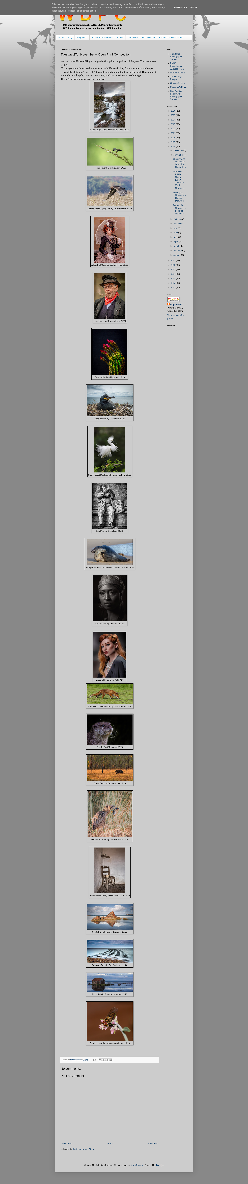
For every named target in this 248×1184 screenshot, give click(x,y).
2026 (173, 111)
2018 (173, 146)
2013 (173, 278)
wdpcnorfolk (176, 304)
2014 (173, 274)
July (176, 228)
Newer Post (66, 1143)
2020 (173, 137)
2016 (173, 265)
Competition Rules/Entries (171, 37)
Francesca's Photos (178, 87)
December (178, 150)
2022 (173, 128)
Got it (193, 7)
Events (120, 37)
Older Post (153, 1143)
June (176, 232)
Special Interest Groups (102, 37)
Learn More (180, 7)
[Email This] (100, 1060)
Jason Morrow (137, 1165)
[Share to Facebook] (108, 1060)
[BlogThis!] (102, 1060)
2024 (173, 119)
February (178, 250)
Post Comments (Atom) (83, 1149)
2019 (173, 142)
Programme (81, 37)
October (177, 219)
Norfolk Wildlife (177, 72)
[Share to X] (105, 1060)
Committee (133, 37)
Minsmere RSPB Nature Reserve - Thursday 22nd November (179, 179)
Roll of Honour (148, 37)
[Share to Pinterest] (111, 1060)
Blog (70, 37)
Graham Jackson (177, 83)
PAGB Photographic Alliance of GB (177, 66)
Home (61, 37)
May (176, 237)
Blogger (159, 1165)
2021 (173, 133)
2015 (173, 269)
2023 (173, 124)
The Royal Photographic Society (176, 57)
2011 (173, 287)
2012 (173, 283)
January (177, 255)
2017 (173, 260)
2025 (173, 115)
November (179, 155)
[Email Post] (94, 1060)
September (179, 223)
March (177, 246)
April (176, 241)
